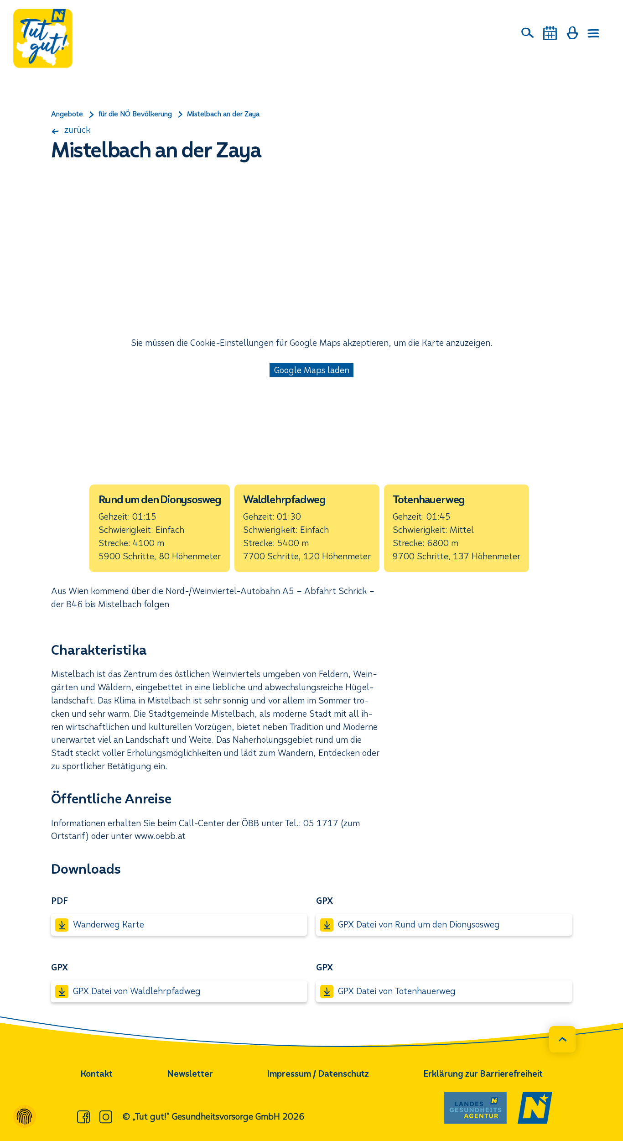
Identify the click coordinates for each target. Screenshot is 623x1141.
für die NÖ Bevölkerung (135, 114)
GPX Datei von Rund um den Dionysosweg (419, 924)
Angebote (67, 114)
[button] (159, 528)
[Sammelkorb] (572, 33)
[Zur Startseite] (43, 38)
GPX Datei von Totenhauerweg (397, 991)
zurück (76, 130)
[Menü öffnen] (594, 33)
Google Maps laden (311, 370)
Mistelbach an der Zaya (223, 114)
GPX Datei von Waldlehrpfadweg (137, 991)
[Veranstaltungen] (550, 33)
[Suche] (528, 33)
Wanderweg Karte (108, 924)
